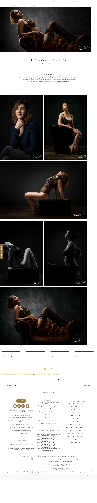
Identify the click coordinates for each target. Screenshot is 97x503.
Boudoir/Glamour (13, 385)
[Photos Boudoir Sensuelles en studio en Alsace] (36, 351)
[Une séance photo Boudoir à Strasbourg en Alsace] (12, 351)
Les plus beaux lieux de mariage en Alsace (21, 444)
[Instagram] (23, 406)
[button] (15, 1)
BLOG (14, 5)
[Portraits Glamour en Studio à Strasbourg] (60, 351)
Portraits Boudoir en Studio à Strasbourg (84, 355)
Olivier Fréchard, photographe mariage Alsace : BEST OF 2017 (48, 449)
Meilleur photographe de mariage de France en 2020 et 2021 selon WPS (21, 449)
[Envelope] (27, 406)
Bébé (75, 412)
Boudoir (75, 415)
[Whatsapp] (19, 406)
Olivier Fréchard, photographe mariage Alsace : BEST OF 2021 (48, 440)
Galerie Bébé (75, 433)
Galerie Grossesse (76, 430)
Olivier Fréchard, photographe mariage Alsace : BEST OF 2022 (48, 437)
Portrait (75, 418)
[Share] (36, 379)
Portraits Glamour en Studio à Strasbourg (60, 355)
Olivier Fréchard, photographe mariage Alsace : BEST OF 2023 (48, 434)
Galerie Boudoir (75, 436)
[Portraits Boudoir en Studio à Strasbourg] (85, 351)
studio (11, 383)
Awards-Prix (76, 424)
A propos (15, 1)
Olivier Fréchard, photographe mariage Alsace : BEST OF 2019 (48, 443)
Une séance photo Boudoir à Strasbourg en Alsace (10, 355)
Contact (33, 5)
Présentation (76, 403)
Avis (75, 421)
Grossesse (76, 409)
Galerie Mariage (75, 427)
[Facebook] (15, 406)
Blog (7, 385)
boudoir (7, 383)
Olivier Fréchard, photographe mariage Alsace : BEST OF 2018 (48, 446)
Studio (54, 1)
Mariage (36, 1)
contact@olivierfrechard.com (22, 430)
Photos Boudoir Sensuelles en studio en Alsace (35, 355)
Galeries (74, 1)
